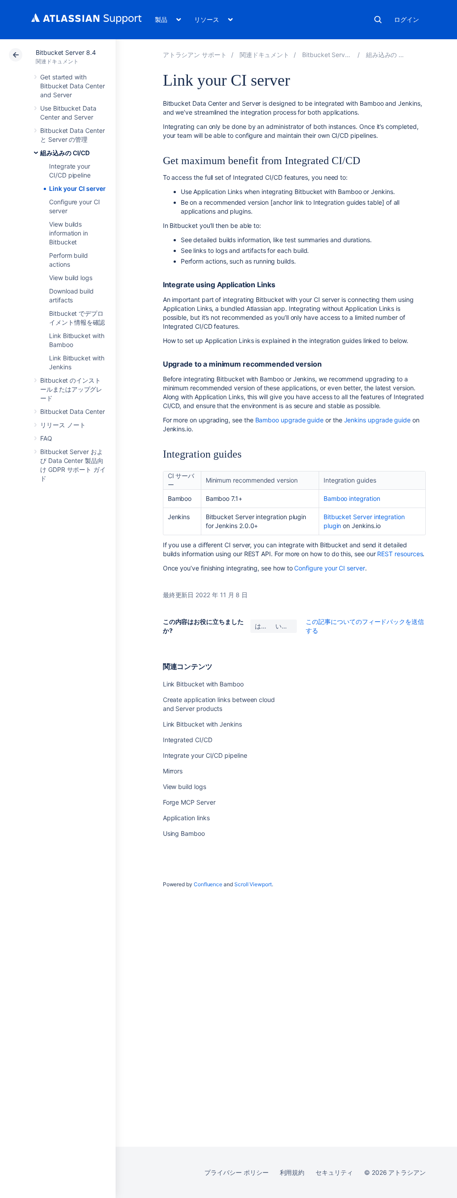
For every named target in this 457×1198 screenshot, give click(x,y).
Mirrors (173, 771)
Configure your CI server (329, 568)
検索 (378, 19)
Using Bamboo (184, 833)
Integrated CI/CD (187, 740)
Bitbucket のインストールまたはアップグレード (71, 389)
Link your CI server (77, 188)
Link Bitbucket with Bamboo (203, 684)
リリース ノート (62, 425)
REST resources (400, 554)
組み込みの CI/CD (65, 153)
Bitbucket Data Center (72, 411)
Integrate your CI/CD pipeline (205, 755)
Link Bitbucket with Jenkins (202, 724)
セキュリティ (334, 1172)
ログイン (406, 19)
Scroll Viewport (253, 884)
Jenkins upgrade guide (377, 420)
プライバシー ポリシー (236, 1172)
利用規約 (292, 1172)
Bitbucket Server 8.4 (66, 52)
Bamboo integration (352, 498)
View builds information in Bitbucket (68, 233)
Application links (186, 818)
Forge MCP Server (189, 802)
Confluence (208, 884)
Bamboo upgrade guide (289, 420)
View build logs (70, 277)
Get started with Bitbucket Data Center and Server (72, 86)
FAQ (46, 438)
